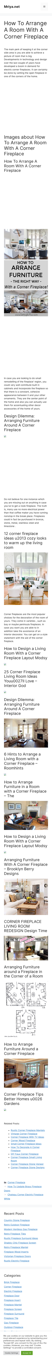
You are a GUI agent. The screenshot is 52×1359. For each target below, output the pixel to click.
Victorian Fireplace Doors (17, 1256)
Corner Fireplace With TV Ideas (27, 1137)
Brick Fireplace (12, 1282)
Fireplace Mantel (13, 1304)
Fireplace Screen (13, 1309)
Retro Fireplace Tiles (15, 1233)
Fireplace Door (11, 1295)
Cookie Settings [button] (11, 1353)
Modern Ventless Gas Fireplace (20, 1229)
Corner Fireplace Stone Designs (28, 1167)
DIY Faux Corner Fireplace (25, 1154)
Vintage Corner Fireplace (24, 1133)
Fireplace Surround (14, 1313)
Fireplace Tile (11, 1318)
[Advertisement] (26, 107)
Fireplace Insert (12, 1300)
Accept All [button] (27, 1353)
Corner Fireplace (16, 1182)
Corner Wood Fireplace (23, 1140)
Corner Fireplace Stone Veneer (27, 1164)
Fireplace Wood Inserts (16, 1251)
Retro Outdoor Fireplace (17, 1224)
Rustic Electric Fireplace (16, 1260)
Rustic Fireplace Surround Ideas (21, 1238)
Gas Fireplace (11, 1322)
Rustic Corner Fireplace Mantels (28, 1130)
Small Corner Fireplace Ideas (26, 1143)
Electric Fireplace (13, 1291)
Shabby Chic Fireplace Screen (20, 1242)
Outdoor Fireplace (13, 1327)
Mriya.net (12, 7)
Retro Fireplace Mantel (16, 1247)
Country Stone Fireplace (17, 1220)
